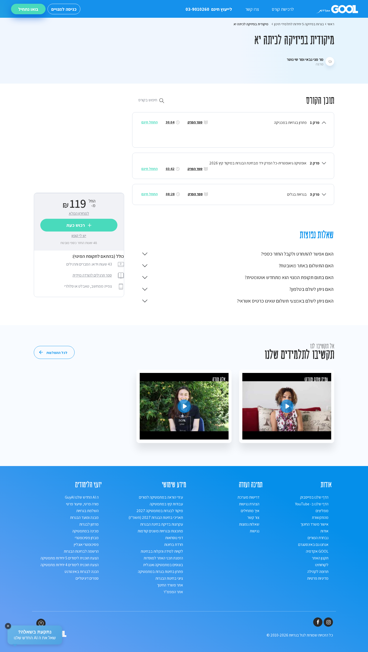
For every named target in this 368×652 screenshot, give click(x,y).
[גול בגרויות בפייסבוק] (317, 622)
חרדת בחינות (173, 544)
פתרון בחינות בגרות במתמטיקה (160, 571)
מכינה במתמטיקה (85, 531)
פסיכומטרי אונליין (86, 544)
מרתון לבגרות (89, 524)
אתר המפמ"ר (173, 591)
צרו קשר (252, 9)
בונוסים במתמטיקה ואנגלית (163, 564)
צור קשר (253, 517)
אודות (324, 531)
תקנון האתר (320, 558)
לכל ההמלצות (57, 352)
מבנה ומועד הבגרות (84, 517)
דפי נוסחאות (174, 537)
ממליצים (322, 510)
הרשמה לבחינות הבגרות (81, 551)
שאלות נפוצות (249, 524)
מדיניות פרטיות (317, 578)
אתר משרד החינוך (170, 585)
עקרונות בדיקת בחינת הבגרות (161, 524)
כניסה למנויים (64, 9)
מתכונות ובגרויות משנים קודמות (160, 531)
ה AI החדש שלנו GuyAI (82, 497)
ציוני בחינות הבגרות (169, 578)
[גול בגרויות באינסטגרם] (328, 622)
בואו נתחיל (28, 9)
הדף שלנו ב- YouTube (311, 504)
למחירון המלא (79, 213)
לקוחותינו (321, 564)
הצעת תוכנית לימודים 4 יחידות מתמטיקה (70, 564)
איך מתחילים (250, 510)
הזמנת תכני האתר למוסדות (163, 558)
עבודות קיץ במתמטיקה (166, 504)
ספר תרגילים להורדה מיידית (92, 275)
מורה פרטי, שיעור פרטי (82, 504)
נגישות (254, 531)
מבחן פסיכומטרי (87, 537)
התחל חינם (149, 122)
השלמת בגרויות (87, 510)
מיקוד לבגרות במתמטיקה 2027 (159, 510)
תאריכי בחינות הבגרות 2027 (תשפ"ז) (155, 517)
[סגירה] (8, 626)
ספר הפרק (195, 122)
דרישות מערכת (248, 497)
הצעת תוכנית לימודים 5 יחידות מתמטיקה (70, 558)
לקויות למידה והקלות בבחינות (162, 551)
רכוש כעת (75, 225)
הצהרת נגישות (249, 504)
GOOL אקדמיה (317, 551)
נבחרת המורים (318, 537)
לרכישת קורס (283, 9)
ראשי (330, 24)
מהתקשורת (320, 517)
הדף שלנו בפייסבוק (314, 497)
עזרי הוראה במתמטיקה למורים (161, 497)
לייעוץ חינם (209, 9)
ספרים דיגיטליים (87, 578)
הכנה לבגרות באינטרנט (82, 571)
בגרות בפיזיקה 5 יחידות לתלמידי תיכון (299, 24)
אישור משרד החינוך (314, 524)
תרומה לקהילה (317, 571)
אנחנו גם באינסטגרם (313, 544)
